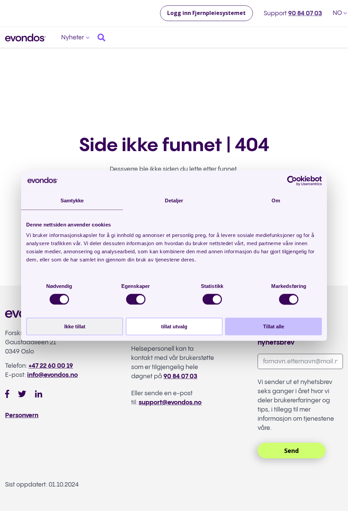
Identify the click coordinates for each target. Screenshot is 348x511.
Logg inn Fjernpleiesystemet (206, 13)
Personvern (21, 415)
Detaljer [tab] (174, 200)
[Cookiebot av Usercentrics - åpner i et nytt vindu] (292, 181)
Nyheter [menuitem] (72, 37)
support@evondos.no (170, 402)
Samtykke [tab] (72, 200)
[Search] (101, 37)
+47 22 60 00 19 (51, 366)
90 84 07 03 (305, 13)
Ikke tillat (74, 326)
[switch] (135, 299)
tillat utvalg (174, 326)
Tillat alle (273, 326)
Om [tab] (276, 200)
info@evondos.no (52, 375)
